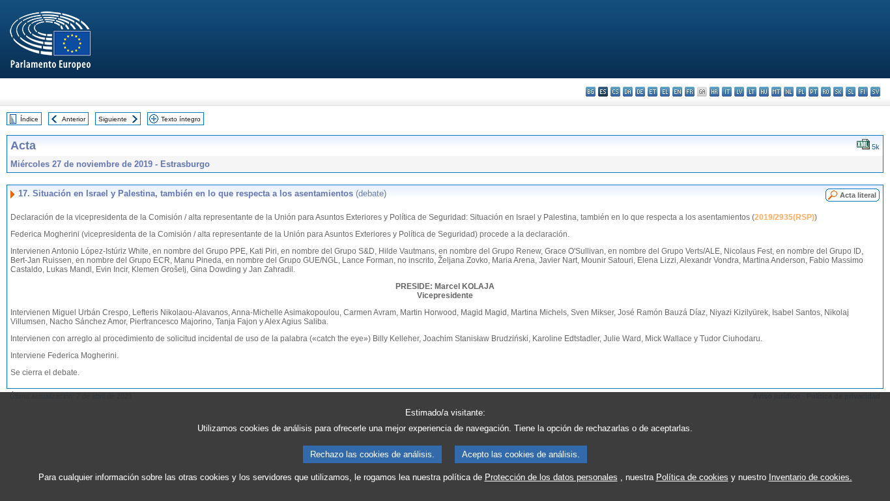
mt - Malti (776, 92)
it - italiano (727, 92)
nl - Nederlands (789, 92)
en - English (677, 92)
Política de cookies (692, 477)
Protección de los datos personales (551, 477)
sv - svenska (875, 92)
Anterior (73, 119)
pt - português (813, 92)
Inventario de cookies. (810, 477)
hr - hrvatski (714, 92)
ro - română (826, 92)
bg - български (591, 92)
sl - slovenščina (850, 92)
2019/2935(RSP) (784, 217)
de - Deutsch (640, 92)
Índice (29, 119)
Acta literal (858, 195)
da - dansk (628, 92)
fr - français (690, 92)
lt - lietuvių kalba (751, 92)
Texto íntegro (181, 119)
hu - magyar (764, 92)
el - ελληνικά (665, 92)
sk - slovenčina (838, 92)
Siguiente (112, 119)
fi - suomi (863, 92)
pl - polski (801, 92)
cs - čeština (615, 92)
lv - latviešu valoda (739, 92)
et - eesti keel (652, 92)
